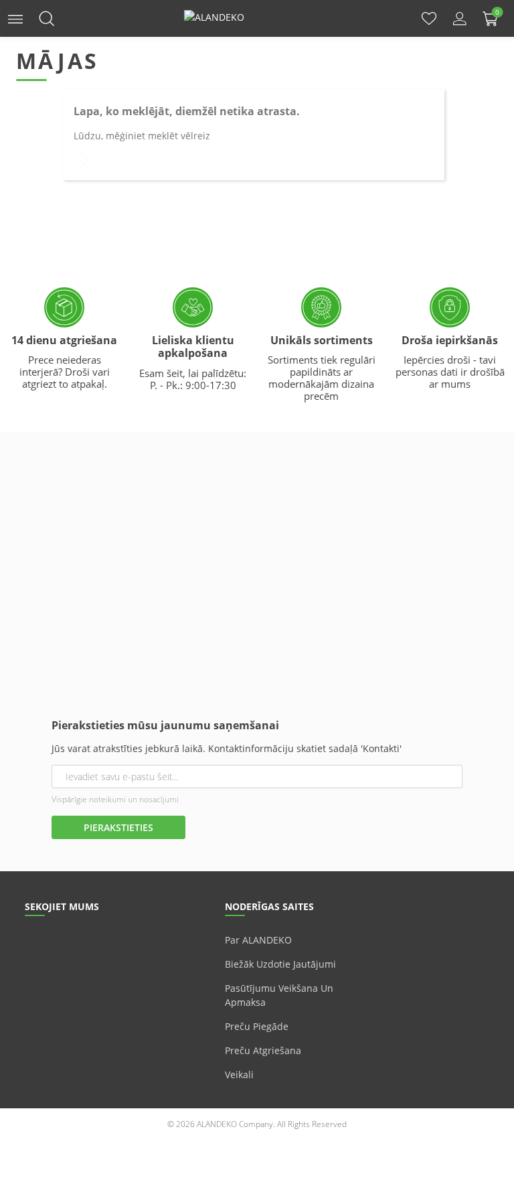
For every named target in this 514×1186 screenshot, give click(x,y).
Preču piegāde (256, 1026)
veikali (239, 1074)
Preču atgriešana (263, 1050)
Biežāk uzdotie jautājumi (280, 964)
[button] (15, 17)
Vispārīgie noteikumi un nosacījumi (115, 799)
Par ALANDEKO (258, 940)
